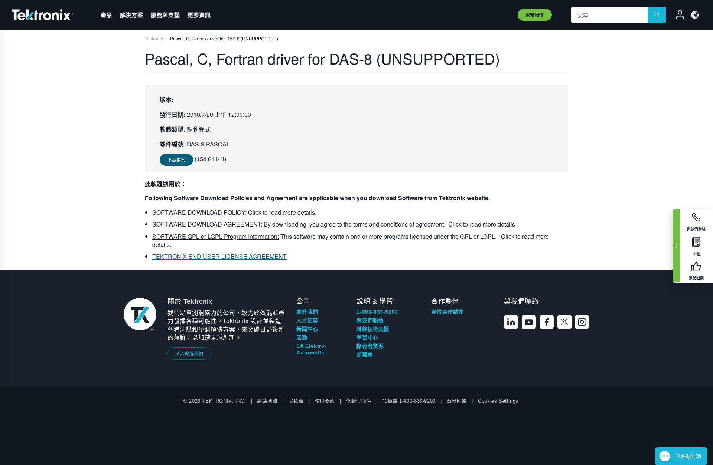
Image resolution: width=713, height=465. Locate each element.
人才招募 (307, 320)
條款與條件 (358, 401)
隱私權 (296, 401)
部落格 (364, 354)
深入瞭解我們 (189, 353)
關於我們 (307, 312)
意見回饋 (457, 401)
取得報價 (534, 14)
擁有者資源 (370, 346)
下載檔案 (176, 159)
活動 (301, 337)
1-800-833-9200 (377, 312)
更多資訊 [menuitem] (199, 15)
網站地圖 (267, 401)
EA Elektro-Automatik (311, 349)
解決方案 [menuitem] (131, 15)
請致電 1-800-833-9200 (409, 401)
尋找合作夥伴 (447, 312)
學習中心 (367, 337)
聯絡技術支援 (372, 329)
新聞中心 (307, 329)
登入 (676, 15)
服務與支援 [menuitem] (165, 15)
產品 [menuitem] (106, 15)
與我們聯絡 (370, 320)
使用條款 (325, 401)
